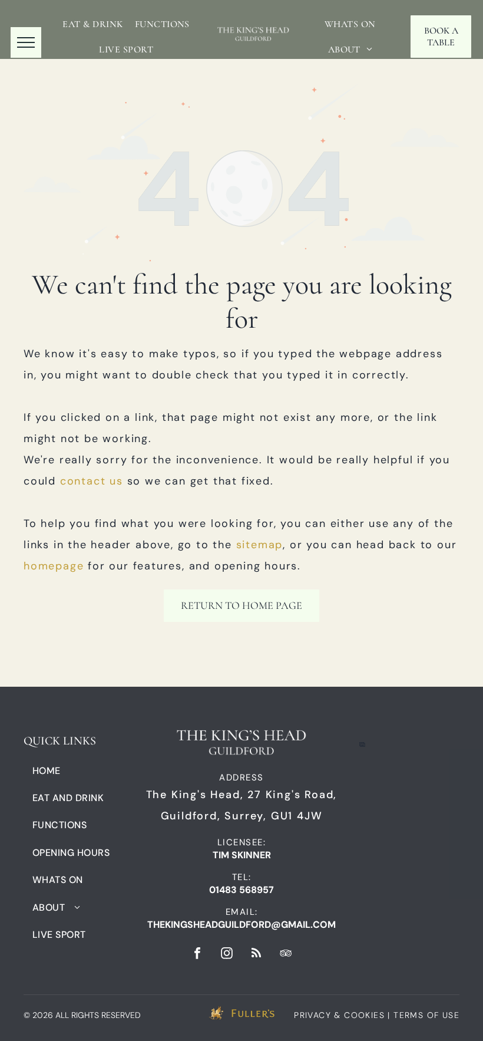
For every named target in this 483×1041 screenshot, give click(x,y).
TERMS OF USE (426, 1015)
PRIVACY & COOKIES (339, 1015)
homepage (54, 566)
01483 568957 (241, 890)
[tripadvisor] (286, 954)
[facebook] (197, 954)
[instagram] (227, 954)
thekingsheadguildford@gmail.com (241, 924)
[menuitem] (92, 24)
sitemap (259, 545)
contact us (91, 481)
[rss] (256, 954)
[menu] (26, 42)
